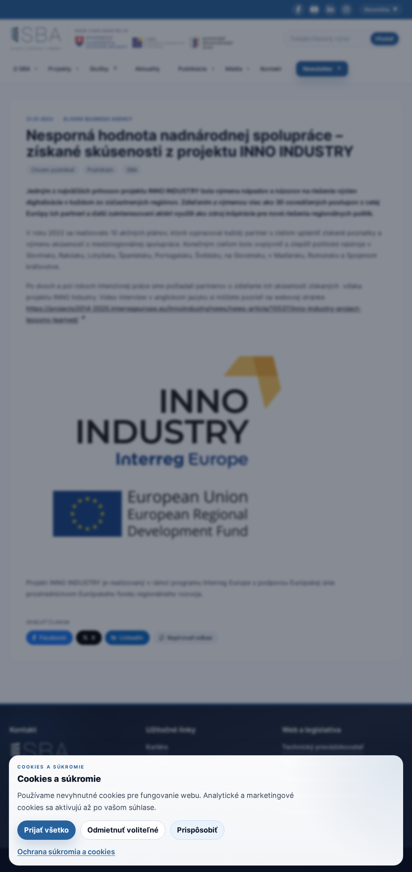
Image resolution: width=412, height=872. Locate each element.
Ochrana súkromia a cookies (66, 851)
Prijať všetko (46, 830)
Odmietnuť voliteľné (123, 830)
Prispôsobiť (197, 830)
